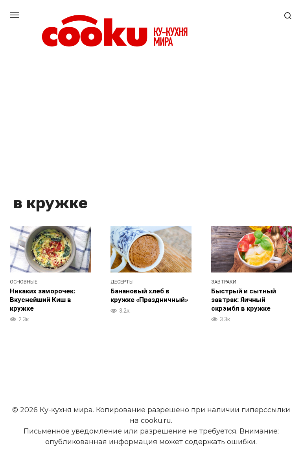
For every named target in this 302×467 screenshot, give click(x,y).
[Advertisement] (151, 122)
